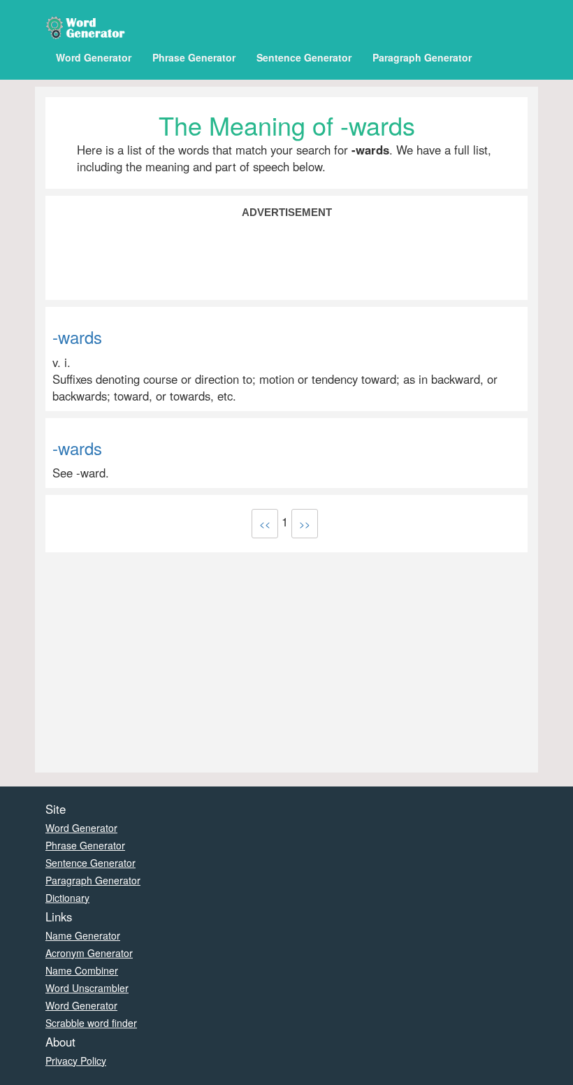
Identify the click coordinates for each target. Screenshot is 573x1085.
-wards (77, 336)
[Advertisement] (286, 258)
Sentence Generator (303, 57)
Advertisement (287, 212)
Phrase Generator (193, 57)
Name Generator (82, 935)
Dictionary (67, 898)
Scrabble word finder (91, 1023)
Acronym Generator (89, 953)
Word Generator (93, 57)
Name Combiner (81, 970)
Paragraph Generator (422, 57)
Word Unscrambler (87, 988)
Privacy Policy (75, 1061)
